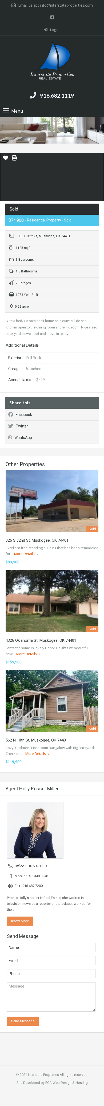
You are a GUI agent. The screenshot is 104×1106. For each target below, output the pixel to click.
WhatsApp (23, 437)
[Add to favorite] (5, 160)
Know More (20, 921)
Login (53, 29)
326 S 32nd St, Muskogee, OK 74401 (37, 540)
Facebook (24, 415)
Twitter (22, 426)
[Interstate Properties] (52, 60)
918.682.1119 (57, 95)
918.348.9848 (38, 876)
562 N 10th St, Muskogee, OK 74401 (37, 740)
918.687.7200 (32, 886)
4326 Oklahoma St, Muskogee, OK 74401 (41, 640)
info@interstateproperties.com (66, 5)
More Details (24, 553)
